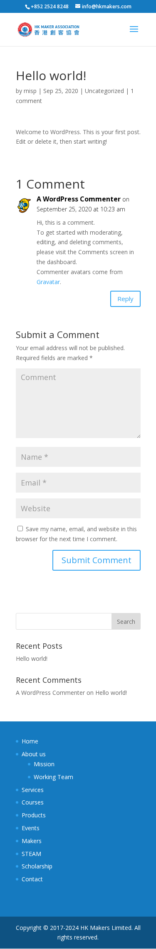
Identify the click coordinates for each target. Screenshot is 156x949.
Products (34, 815)
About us (34, 754)
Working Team (53, 777)
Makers (32, 841)
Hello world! (31, 658)
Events (31, 828)
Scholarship (37, 866)
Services (33, 790)
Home (30, 741)
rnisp (30, 91)
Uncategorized (104, 91)
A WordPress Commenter (79, 199)
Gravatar (48, 282)
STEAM (31, 854)
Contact (32, 879)
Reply (125, 298)
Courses (33, 802)
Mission (44, 764)
